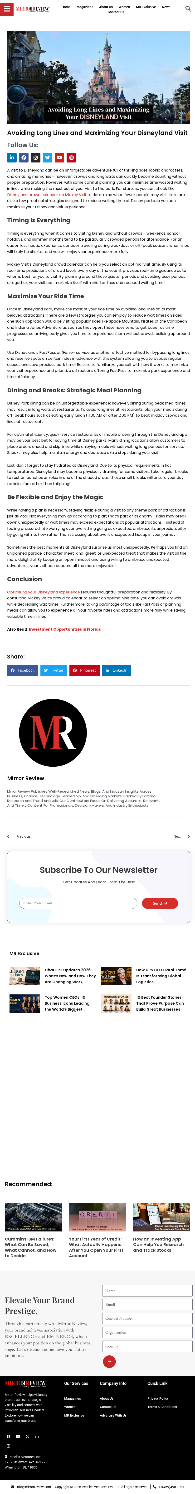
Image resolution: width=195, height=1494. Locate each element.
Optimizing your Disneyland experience (43, 592)
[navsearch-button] (188, 9)
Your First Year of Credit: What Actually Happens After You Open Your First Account (96, 1247)
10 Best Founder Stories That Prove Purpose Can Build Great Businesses (160, 1003)
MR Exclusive (24, 953)
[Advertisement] (45, 1090)
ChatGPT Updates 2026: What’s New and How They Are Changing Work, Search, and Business (70, 976)
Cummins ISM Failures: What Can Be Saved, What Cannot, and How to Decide (30, 1247)
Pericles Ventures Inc (23, 1457)
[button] (22, 670)
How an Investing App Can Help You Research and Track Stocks (158, 1244)
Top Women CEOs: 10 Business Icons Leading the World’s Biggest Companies (67, 1003)
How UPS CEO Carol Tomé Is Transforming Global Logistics (161, 976)
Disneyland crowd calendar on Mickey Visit (47, 195)
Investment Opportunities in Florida (65, 629)
